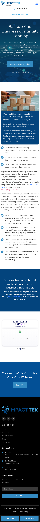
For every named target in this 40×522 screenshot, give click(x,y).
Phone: (7, 467)
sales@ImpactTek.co (10, 190)
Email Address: (10, 461)
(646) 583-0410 (25, 294)
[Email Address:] (2, 461)
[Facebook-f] (4, 419)
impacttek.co (14, 297)
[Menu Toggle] (36, 3)
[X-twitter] (9, 419)
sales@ (5, 297)
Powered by (16, 348)
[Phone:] (2, 467)
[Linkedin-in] (13, 419)
